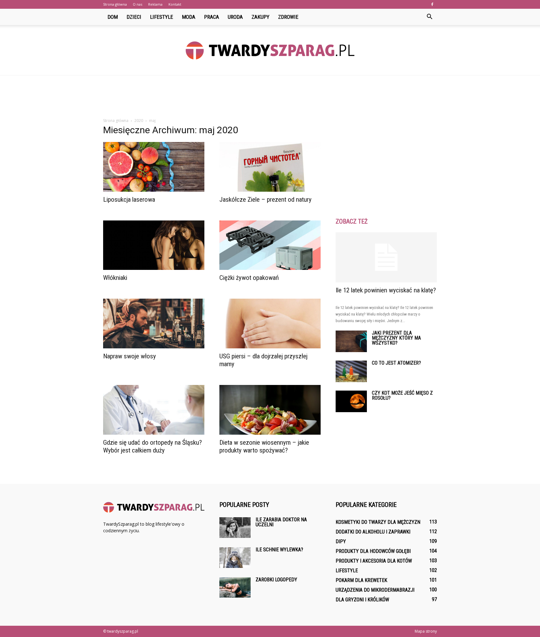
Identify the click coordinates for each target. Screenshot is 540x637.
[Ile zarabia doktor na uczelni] (235, 527)
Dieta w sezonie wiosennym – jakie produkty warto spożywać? (264, 446)
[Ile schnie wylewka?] (235, 557)
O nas (137, 4)
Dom (113, 17)
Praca (211, 17)
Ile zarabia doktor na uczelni (281, 522)
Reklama (155, 4)
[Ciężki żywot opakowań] (270, 245)
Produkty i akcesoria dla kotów (374, 561)
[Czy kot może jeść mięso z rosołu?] (351, 401)
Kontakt (174, 4)
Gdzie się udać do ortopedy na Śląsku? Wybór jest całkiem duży (152, 446)
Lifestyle (161, 17)
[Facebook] (432, 4)
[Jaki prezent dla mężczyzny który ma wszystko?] (351, 341)
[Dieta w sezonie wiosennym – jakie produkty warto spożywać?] (270, 410)
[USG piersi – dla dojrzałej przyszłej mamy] (270, 323)
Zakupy (260, 17)
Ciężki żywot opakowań (249, 277)
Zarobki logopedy (276, 580)
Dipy (341, 541)
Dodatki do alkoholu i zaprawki (373, 532)
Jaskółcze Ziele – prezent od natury (265, 199)
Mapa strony (426, 631)
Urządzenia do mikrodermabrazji (375, 590)
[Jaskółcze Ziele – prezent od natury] (270, 167)
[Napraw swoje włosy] (153, 323)
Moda (188, 17)
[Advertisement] (270, 97)
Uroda (235, 17)
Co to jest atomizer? (396, 363)
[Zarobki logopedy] (235, 587)
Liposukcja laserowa (129, 199)
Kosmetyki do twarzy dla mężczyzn (378, 522)
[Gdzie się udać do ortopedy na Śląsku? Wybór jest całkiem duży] (153, 410)
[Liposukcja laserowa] (153, 167)
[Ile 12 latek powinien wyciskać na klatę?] (386, 257)
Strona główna (115, 4)
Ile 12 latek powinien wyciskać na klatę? (386, 290)
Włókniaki (115, 277)
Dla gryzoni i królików (362, 600)
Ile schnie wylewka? (279, 550)
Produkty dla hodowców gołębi (373, 551)
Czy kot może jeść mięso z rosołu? (402, 395)
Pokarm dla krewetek (361, 580)
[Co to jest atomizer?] (351, 371)
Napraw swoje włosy (129, 356)
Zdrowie (288, 17)
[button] (429, 16)
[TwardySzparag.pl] (270, 50)
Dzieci (134, 17)
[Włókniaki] (153, 245)
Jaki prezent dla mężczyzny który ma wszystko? (396, 338)
